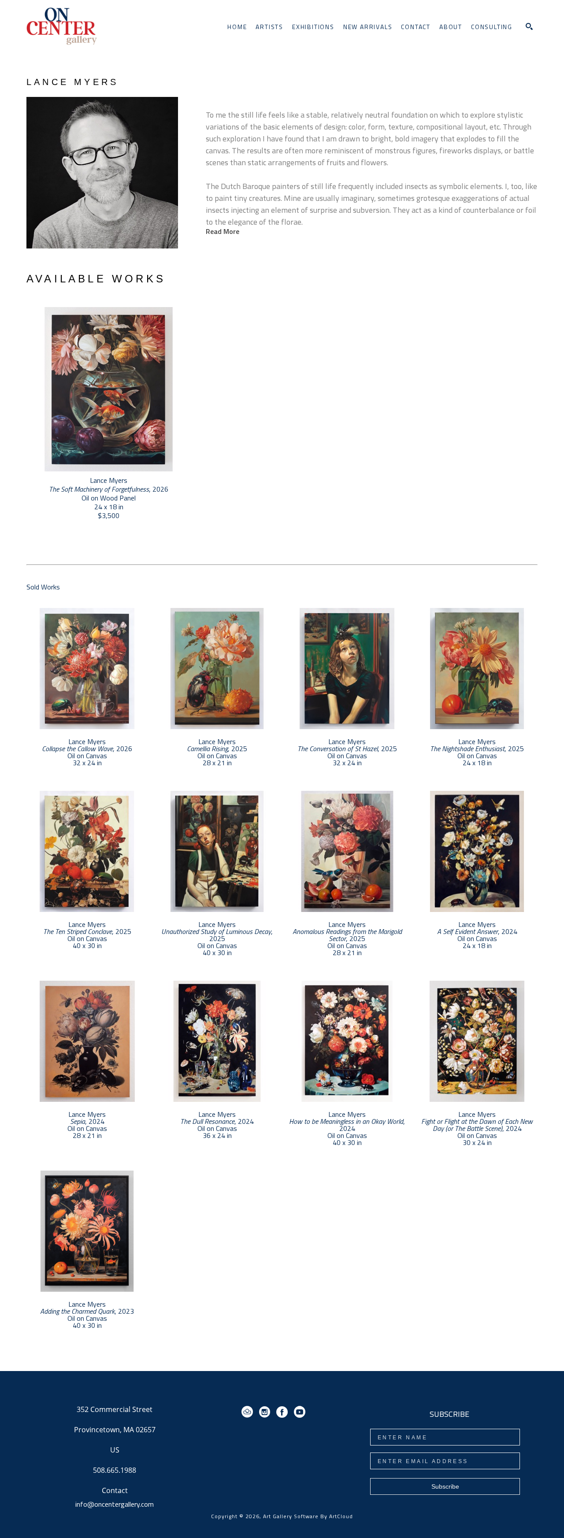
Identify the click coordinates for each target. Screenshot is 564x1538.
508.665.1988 (114, 1471)
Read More (222, 231)
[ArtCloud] (248, 1412)
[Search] (529, 26)
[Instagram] (266, 1412)
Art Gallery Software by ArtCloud (308, 1516)
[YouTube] (299, 1412)
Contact (115, 1490)
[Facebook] (283, 1412)
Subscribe (445, 1486)
